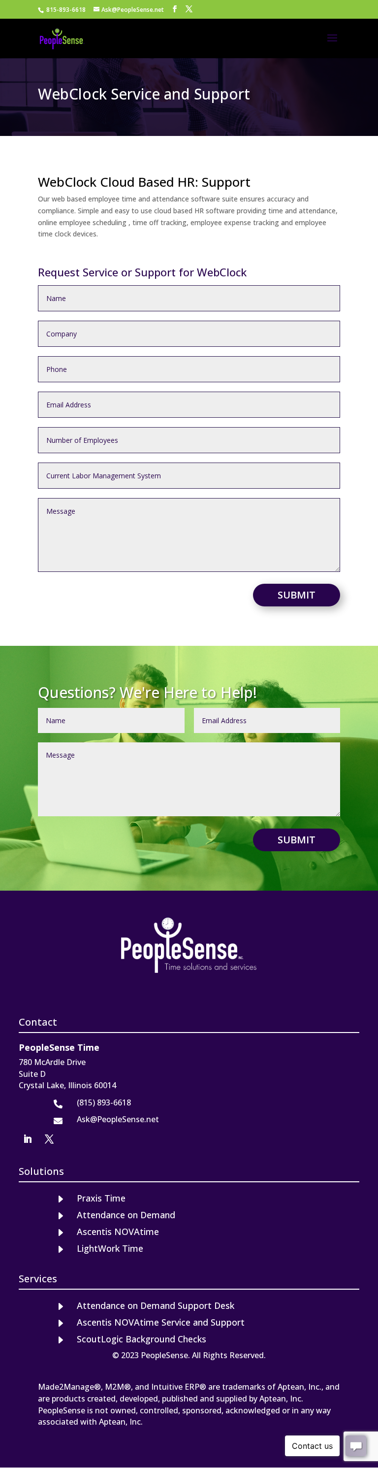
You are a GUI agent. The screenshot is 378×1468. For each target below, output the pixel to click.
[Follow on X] (49, 1139)
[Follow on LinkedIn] (27, 1139)
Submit (296, 594)
